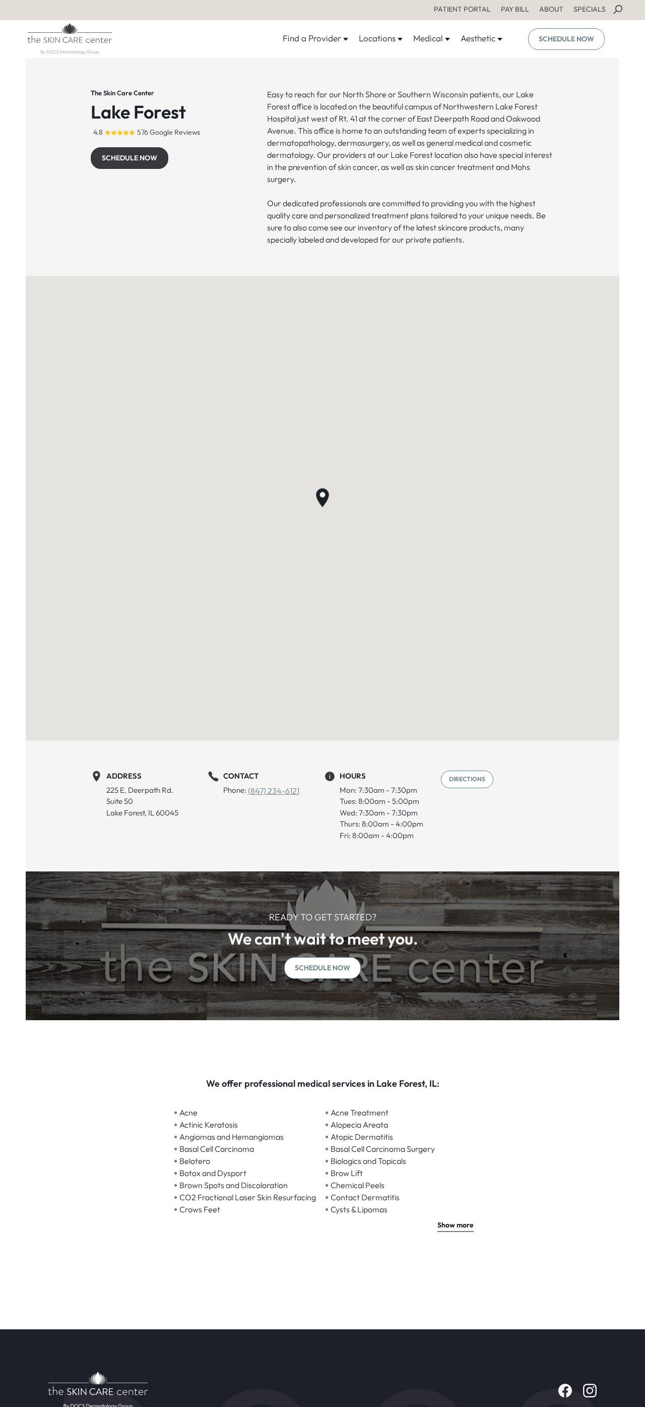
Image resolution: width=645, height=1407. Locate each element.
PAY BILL (515, 9)
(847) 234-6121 (273, 791)
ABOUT (551, 9)
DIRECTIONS (467, 779)
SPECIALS (589, 9)
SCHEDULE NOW (566, 38)
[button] (322, 498)
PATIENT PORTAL (462, 9)
